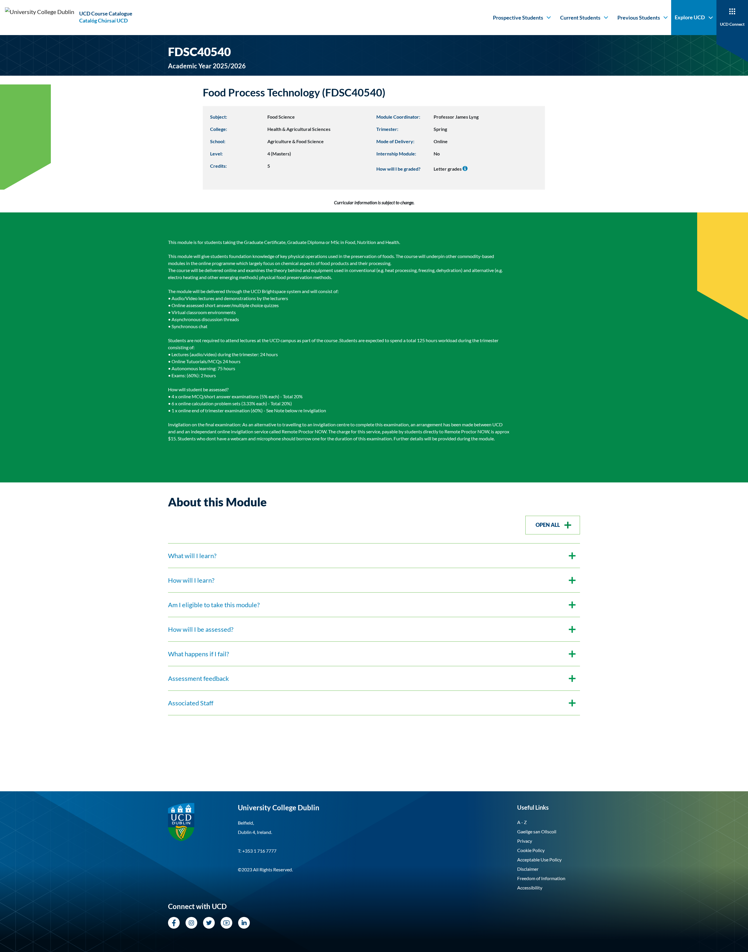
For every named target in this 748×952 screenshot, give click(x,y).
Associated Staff (190, 703)
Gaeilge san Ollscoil (536, 831)
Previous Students (638, 17)
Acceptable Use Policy (539, 859)
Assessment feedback (198, 678)
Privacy (524, 841)
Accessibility (529, 887)
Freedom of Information (541, 878)
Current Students (580, 17)
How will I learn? (191, 580)
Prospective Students (518, 17)
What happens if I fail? (198, 654)
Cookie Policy (531, 850)
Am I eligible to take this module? (214, 605)
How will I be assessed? (200, 629)
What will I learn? (192, 556)
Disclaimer (528, 869)
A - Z (522, 822)
